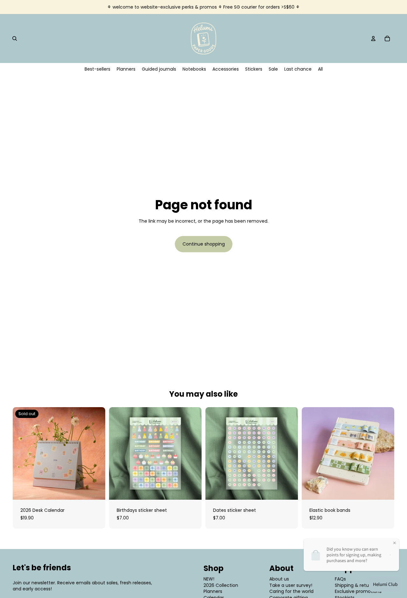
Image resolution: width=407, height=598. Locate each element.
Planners (213, 591)
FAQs (340, 579)
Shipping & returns (355, 585)
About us (279, 579)
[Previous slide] (22, 454)
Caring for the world (291, 591)
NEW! (209, 579)
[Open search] (15, 38)
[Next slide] (95, 454)
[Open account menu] (373, 38)
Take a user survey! (290, 585)
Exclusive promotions (358, 591)
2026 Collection (221, 585)
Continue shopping (204, 244)
